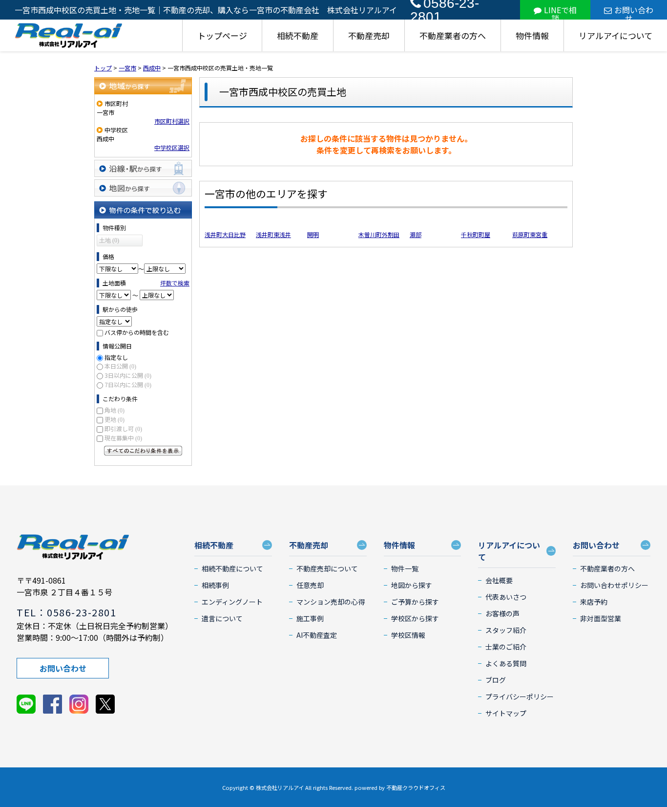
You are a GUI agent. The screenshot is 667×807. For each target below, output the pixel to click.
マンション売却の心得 (330, 602)
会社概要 (499, 580)
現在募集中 (123, 438)
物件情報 (532, 35)
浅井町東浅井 (273, 234)
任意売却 (310, 585)
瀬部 (415, 234)
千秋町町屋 (475, 234)
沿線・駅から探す (143, 168)
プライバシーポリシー (519, 696)
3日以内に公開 (127, 375)
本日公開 (120, 366)
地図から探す (143, 187)
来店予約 (593, 602)
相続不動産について (232, 568)
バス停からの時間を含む (136, 332)
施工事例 (310, 618)
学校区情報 (408, 635)
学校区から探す (415, 618)
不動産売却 (369, 35)
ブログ (495, 680)
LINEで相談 (560, 12)
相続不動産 (297, 35)
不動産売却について (327, 568)
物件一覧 (404, 568)
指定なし (116, 357)
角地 (114, 410)
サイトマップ (505, 713)
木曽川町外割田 (378, 234)
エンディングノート (232, 602)
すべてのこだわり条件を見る (143, 451)
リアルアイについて (615, 35)
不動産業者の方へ (452, 35)
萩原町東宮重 (529, 234)
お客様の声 (502, 613)
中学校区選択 (171, 147)
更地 (114, 419)
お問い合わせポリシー (614, 585)
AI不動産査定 (316, 635)
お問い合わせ (633, 12)
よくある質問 (505, 663)
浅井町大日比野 (225, 234)
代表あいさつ (505, 597)
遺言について (222, 618)
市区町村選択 (171, 121)
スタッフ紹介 (505, 630)
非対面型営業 (600, 618)
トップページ (222, 35)
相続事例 (215, 585)
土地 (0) (109, 240)
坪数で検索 (174, 283)
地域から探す (143, 85)
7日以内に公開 (127, 384)
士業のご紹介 (505, 647)
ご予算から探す (415, 602)
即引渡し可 (123, 428)
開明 (313, 234)
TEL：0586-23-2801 (66, 612)
